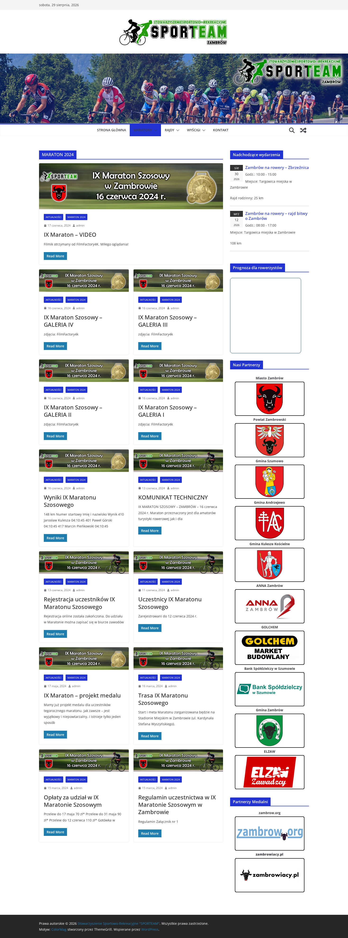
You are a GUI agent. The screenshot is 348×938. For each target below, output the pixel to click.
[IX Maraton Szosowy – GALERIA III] (178, 280)
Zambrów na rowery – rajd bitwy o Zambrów (276, 216)
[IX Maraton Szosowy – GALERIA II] (84, 370)
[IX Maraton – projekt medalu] (84, 658)
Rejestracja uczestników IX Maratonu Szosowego (79, 602)
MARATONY (143, 130)
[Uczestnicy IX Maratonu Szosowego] (178, 562)
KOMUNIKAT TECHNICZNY (173, 497)
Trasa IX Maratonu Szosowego (163, 699)
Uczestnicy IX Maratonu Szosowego (170, 602)
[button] (154, 130)
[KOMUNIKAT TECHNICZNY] (178, 460)
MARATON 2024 (76, 217)
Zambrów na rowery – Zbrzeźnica (277, 167)
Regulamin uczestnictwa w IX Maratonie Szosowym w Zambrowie (177, 804)
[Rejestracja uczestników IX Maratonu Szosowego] (84, 562)
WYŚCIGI (193, 130)
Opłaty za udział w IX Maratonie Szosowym (73, 800)
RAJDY (169, 130)
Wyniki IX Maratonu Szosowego (70, 500)
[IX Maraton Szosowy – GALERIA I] (178, 370)
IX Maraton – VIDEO (70, 234)
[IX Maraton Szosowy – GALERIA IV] (84, 280)
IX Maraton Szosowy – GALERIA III (167, 320)
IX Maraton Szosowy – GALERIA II (73, 410)
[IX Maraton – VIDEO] (131, 186)
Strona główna (111, 130)
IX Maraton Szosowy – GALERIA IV (73, 320)
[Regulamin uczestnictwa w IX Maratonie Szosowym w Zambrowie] (178, 760)
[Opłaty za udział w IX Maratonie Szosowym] (84, 760)
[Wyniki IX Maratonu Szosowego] (84, 460)
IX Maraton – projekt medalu (82, 695)
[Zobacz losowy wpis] (303, 130)
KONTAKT (220, 130)
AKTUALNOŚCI (53, 217)
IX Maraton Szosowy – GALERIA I (167, 410)
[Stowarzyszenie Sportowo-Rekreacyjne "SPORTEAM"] (174, 56)
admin (80, 225)
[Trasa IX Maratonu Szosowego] (178, 658)
